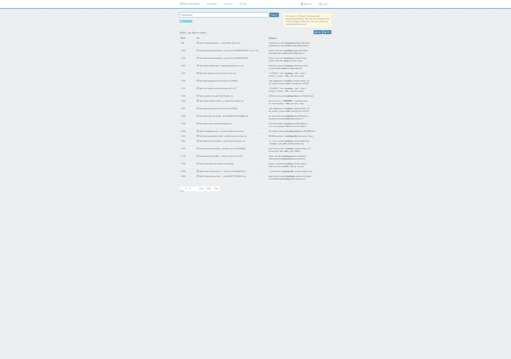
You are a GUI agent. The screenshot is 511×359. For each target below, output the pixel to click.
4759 (201, 189)
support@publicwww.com (296, 24)
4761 (216, 189)
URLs (319, 32)
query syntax (186, 21)
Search (274, 15)
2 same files (254, 50)
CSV (328, 32)
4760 (209, 189)
